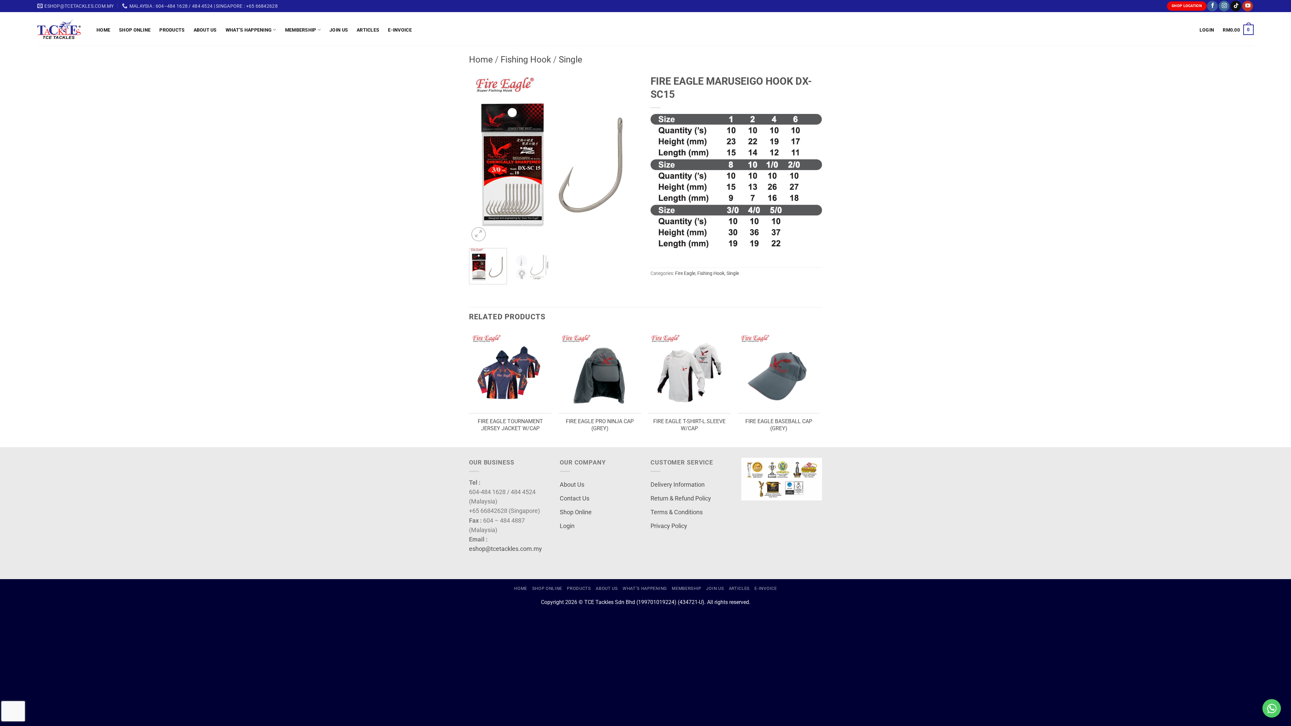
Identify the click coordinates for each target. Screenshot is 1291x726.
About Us (205, 30)
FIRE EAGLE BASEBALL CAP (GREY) (778, 425)
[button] (1207, 30)
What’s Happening (249, 30)
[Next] (629, 157)
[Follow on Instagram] (1224, 6)
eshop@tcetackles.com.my (505, 549)
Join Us (338, 30)
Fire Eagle (685, 273)
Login (567, 526)
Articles (368, 30)
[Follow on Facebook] (1212, 6)
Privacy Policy (669, 526)
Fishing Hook (526, 59)
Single (570, 59)
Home (103, 30)
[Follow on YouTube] (1247, 6)
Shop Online (135, 30)
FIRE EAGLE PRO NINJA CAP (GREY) (600, 425)
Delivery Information (678, 484)
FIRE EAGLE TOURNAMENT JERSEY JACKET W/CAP (510, 425)
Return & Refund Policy (681, 498)
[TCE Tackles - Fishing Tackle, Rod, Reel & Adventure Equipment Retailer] (61, 29)
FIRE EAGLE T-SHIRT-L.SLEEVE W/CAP (689, 425)
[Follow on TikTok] (1235, 6)
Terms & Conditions (677, 512)
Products (172, 30)
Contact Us (574, 498)
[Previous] (481, 157)
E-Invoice (400, 30)
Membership (300, 30)
